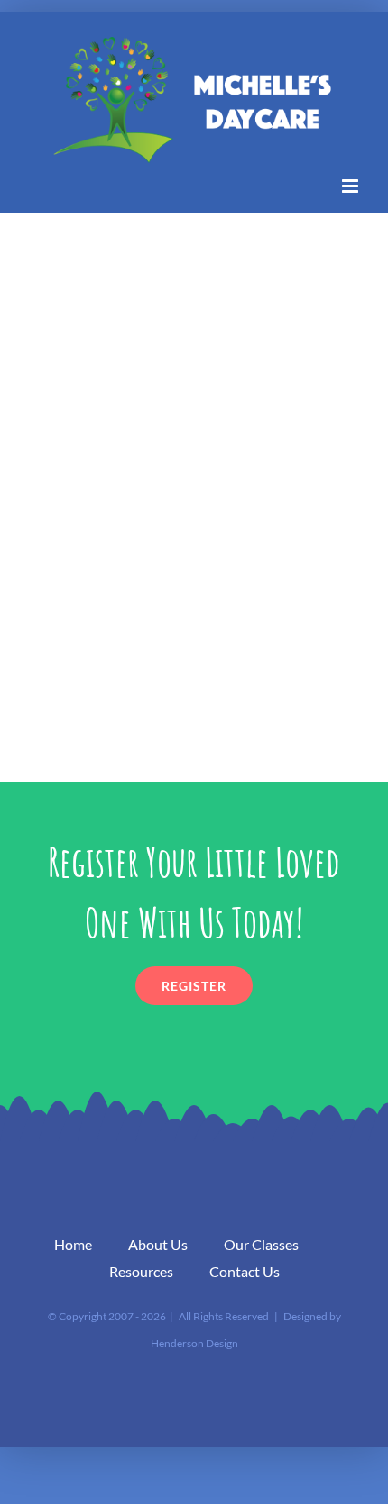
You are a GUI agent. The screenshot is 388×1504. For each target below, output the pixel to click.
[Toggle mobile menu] (351, 186)
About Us (158, 1244)
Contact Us (244, 1271)
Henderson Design (194, 1343)
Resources (141, 1271)
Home (73, 1244)
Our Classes (261, 1244)
